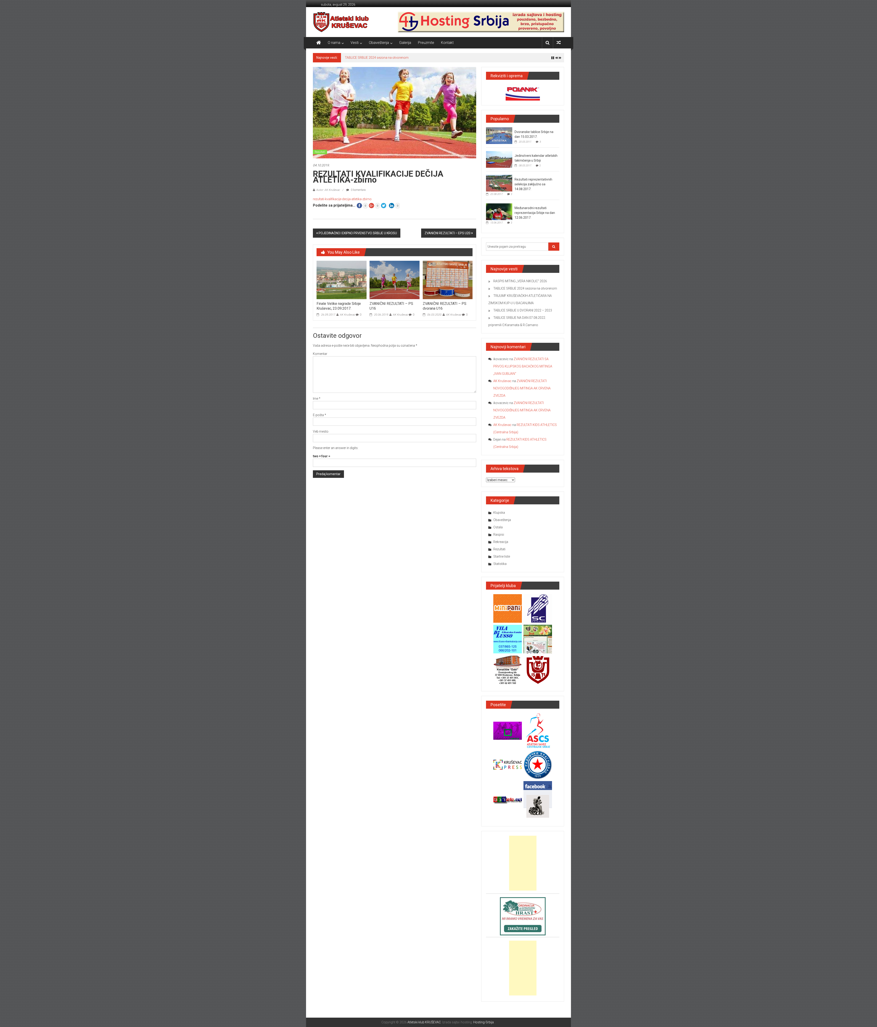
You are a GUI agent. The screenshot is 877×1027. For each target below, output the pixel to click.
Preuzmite (426, 42)
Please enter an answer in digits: (335, 448)
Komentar (320, 354)
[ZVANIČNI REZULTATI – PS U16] (394, 280)
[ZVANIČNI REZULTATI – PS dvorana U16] (448, 280)
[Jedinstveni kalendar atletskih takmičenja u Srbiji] (499, 159)
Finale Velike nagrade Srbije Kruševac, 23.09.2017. (339, 306)
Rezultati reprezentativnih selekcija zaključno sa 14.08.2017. (533, 184)
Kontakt (447, 42)
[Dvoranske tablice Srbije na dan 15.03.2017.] (499, 135)
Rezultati (320, 152)
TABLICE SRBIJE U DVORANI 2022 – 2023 (522, 310)
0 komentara (358, 190)
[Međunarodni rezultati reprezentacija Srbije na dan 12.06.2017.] (499, 211)
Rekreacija (500, 542)
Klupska (499, 512)
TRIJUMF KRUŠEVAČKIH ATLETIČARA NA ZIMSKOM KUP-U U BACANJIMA (397, 57)
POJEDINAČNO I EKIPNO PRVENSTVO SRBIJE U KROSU (358, 233)
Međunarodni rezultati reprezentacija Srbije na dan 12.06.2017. (535, 212)
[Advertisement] (522, 863)
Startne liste (501, 556)
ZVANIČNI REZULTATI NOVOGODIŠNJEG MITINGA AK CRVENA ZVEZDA (522, 388)
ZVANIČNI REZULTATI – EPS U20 (447, 233)
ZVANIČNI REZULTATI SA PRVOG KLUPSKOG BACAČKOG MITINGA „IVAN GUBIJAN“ (522, 366)
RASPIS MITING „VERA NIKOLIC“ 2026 (520, 281)
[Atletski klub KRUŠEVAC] (341, 22)
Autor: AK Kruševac (328, 190)
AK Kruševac (347, 314)
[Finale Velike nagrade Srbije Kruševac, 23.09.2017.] (341, 280)
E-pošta (319, 415)
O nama (334, 42)
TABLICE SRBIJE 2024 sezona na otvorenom (525, 288)
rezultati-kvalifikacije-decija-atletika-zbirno (342, 199)
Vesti (355, 42)
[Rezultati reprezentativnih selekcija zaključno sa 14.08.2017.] (499, 183)
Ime (316, 398)
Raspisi (498, 534)
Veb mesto (320, 431)
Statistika (500, 564)
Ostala (498, 527)
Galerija (405, 42)
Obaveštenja (379, 42)
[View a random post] (559, 42)
